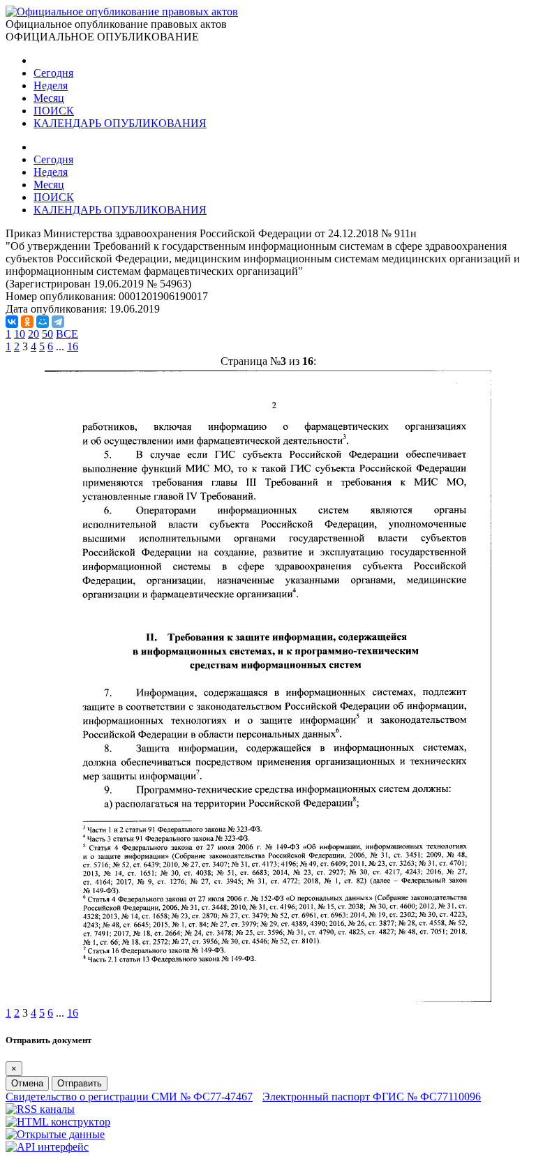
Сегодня (53, 73)
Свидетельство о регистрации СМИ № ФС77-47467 (129, 1096)
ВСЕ (67, 334)
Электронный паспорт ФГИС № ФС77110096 (371, 1096)
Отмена (27, 1083)
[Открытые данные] (55, 1134)
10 (19, 334)
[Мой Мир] (42, 321)
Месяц (49, 98)
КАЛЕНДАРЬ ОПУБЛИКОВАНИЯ (120, 123)
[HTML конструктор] (58, 1122)
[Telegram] (58, 321)
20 (33, 334)
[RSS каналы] (40, 1109)
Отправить (79, 1083)
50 (47, 334)
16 (72, 346)
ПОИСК (54, 111)
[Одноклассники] (27, 321)
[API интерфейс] (47, 1147)
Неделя (51, 85)
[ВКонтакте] (12, 321)
